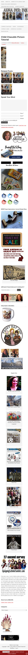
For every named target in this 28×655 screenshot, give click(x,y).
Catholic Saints (4, 602)
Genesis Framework (21, 646)
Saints (14, 26)
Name (21, 113)
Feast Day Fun (4, 31)
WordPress (12, 648)
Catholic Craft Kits (6, 26)
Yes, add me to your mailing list (10, 120)
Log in (16, 648)
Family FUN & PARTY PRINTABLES (8, 4)
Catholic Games (5, 29)
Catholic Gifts (10, 602)
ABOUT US (7, 1)
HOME (2, 1)
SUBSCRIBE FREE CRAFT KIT (7, 6)
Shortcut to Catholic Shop (18, 2)
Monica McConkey (15, 42)
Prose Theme (13, 646)
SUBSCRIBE (6, 651)
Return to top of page (14, 645)
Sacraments (20, 26)
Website (22, 118)
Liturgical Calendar (16, 29)
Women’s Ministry (19, 6)
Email (21, 115)
